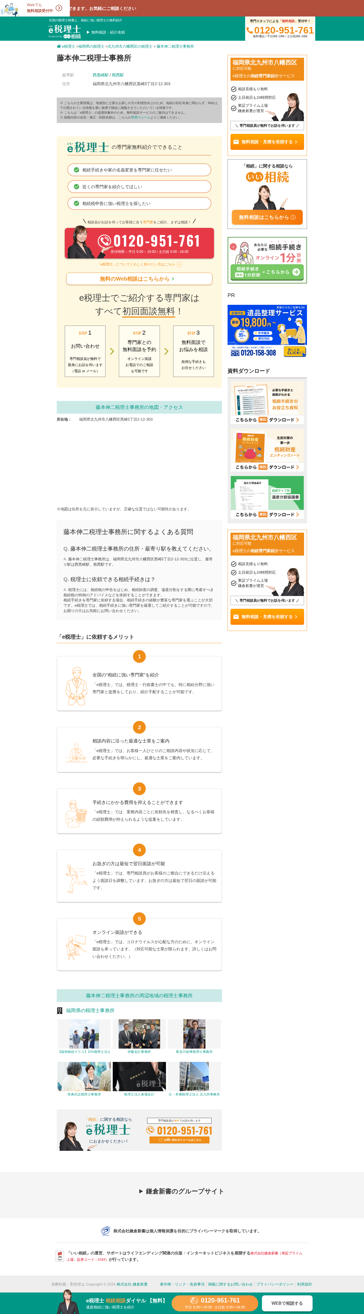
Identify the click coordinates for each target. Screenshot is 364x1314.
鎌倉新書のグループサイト (185, 1191)
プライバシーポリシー (275, 1284)
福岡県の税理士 (91, 46)
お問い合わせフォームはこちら (182, 1139)
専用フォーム (140, 117)
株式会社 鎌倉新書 (132, 1284)
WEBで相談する (287, 1303)
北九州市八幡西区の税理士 (130, 46)
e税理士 (68, 46)
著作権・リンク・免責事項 (182, 1284)
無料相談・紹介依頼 (108, 32)
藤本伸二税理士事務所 (175, 46)
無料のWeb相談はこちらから (138, 279)
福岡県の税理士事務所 (90, 1010)
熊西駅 (118, 75)
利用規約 (304, 1284)
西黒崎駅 (101, 75)
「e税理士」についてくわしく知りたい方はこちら (136, 264)
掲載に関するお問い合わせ (230, 1284)
